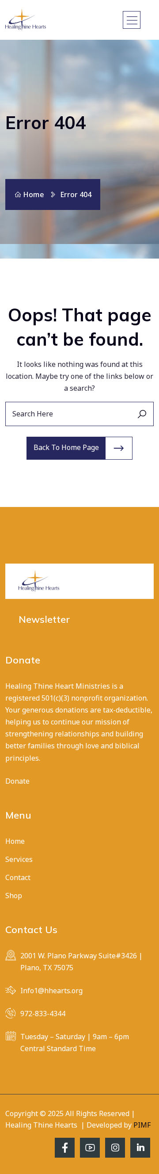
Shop (13, 895)
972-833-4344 (42, 1013)
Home (33, 194)
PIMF (142, 1125)
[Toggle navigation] (131, 20)
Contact (17, 877)
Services (19, 859)
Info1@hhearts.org (51, 990)
